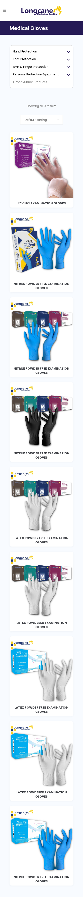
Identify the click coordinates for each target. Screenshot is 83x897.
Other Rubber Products (30, 82)
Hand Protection (25, 51)
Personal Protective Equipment (36, 74)
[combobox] (41, 119)
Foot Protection (24, 59)
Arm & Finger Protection (31, 67)
